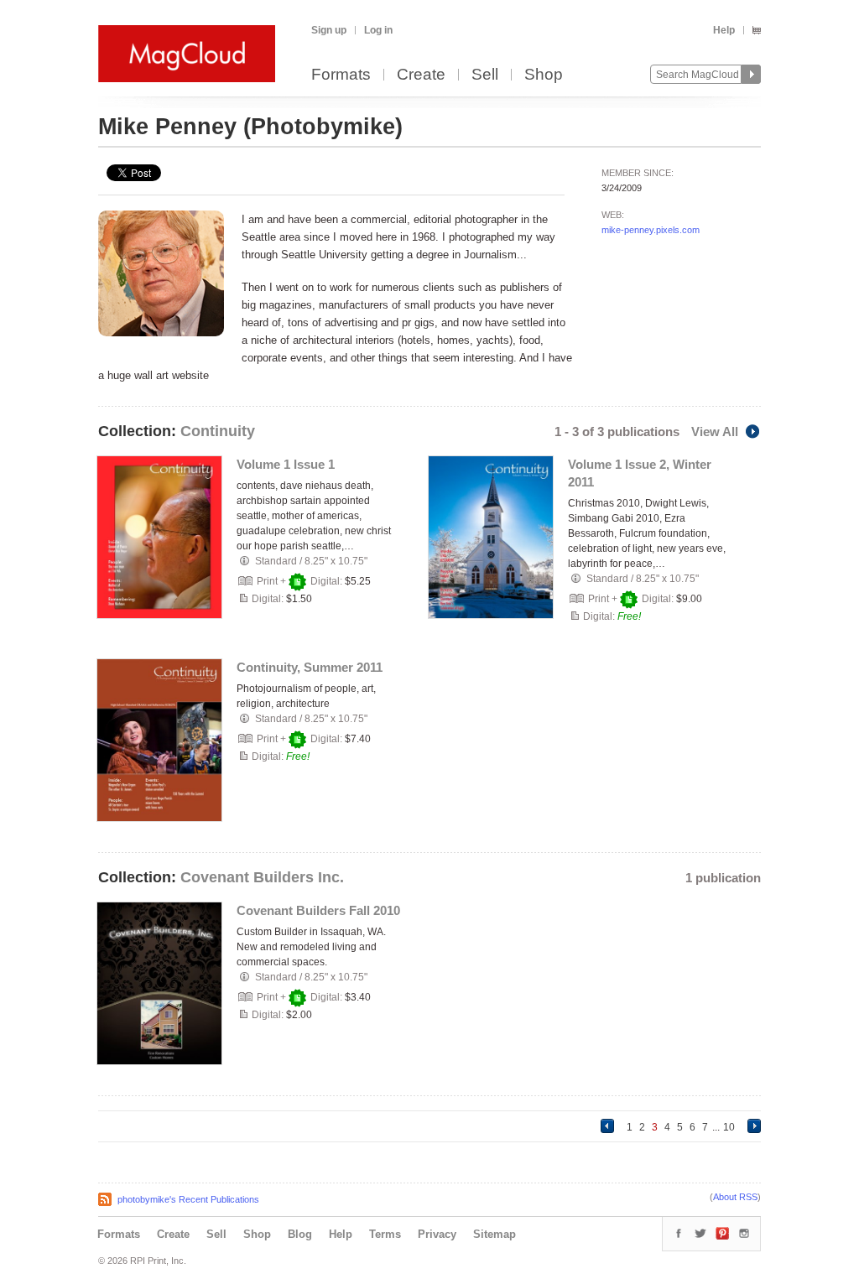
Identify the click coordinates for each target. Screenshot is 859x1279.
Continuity (217, 431)
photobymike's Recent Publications (188, 1199)
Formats (341, 75)
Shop (543, 75)
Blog (300, 1234)
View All (714, 431)
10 (729, 1127)
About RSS (735, 1197)
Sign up (328, 30)
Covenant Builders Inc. (262, 877)
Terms (385, 1234)
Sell (484, 75)
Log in (378, 30)
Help (724, 30)
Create (421, 75)
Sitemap (494, 1234)
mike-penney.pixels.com (650, 230)
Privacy (437, 1234)
